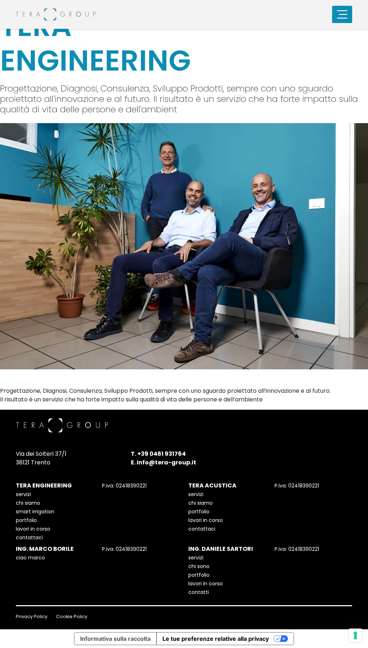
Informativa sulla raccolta (115, 638)
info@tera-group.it (166, 462)
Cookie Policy (71, 616)
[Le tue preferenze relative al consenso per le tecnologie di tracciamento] (355, 635)
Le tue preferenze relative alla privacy (215, 638)
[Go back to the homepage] (56, 14)
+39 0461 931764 (161, 454)
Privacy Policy (31, 616)
